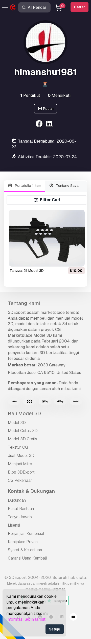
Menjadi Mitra (20, 463)
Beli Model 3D (24, 413)
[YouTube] (73, 618)
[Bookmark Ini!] (77, 259)
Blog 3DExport (21, 472)
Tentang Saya (67, 185)
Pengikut (30, 95)
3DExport (17, 312)
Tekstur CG (18, 447)
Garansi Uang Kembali (27, 558)
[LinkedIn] (50, 124)
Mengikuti (59, 95)
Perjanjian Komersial (26, 533)
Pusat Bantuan (21, 508)
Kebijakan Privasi (23, 541)
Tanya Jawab (20, 517)
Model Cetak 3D (23, 430)
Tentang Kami (24, 303)
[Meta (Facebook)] (39, 124)
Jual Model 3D (21, 455)
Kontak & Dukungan (31, 491)
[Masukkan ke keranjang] (67, 259)
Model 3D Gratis (22, 439)
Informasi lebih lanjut (26, 619)
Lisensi (14, 525)
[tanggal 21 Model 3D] (47, 238)
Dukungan (17, 500)
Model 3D (17, 422)
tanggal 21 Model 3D (27, 270)
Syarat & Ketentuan (25, 549)
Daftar (79, 7)
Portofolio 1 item (27, 185)
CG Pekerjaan (20, 480)
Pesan (48, 108)
